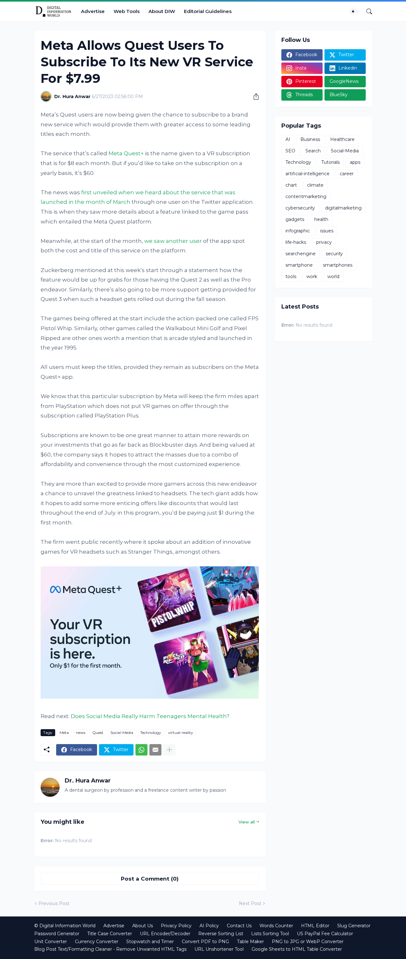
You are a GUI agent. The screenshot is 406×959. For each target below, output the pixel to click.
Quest (97, 732)
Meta (64, 732)
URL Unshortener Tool (219, 949)
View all (247, 821)
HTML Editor (315, 926)
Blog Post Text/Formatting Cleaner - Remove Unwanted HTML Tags (110, 949)
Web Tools (127, 11)
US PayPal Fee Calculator (325, 933)
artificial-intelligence (307, 173)
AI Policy (209, 926)
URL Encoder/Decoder (165, 933)
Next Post (250, 903)
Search (313, 151)
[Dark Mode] (355, 11)
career (347, 173)
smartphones (337, 265)
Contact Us (239, 926)
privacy (324, 242)
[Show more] (169, 750)
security (334, 253)
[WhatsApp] (141, 750)
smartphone (299, 265)
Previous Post (53, 903)
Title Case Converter (109, 933)
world (333, 276)
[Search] (366, 11)
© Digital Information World (64, 926)
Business (310, 139)
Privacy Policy (176, 926)
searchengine (300, 253)
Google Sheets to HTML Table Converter (297, 949)
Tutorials (330, 162)
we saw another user (173, 241)
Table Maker (250, 941)
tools (290, 276)
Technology (150, 732)
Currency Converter (96, 941)
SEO (290, 151)
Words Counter (276, 926)
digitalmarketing (343, 208)
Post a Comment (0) (150, 879)
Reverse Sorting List (220, 933)
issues (326, 231)
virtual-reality (180, 732)
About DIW (161, 11)
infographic (297, 231)
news (80, 732)
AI (287, 139)
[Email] (155, 750)
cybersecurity (300, 208)
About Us (142, 926)
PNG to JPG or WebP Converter (308, 941)
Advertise (93, 11)
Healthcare (342, 139)
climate (315, 185)
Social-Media (121, 732)
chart (291, 185)
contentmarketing (305, 196)
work (311, 276)
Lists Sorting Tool (270, 933)
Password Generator (56, 933)
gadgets (294, 219)
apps (355, 162)
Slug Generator (353, 926)
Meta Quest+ (126, 153)
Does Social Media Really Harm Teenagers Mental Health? (150, 716)
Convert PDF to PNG (205, 941)
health (321, 219)
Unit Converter (50, 941)
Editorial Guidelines (208, 11)
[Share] (253, 96)
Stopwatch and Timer (150, 941)
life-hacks (295, 242)
